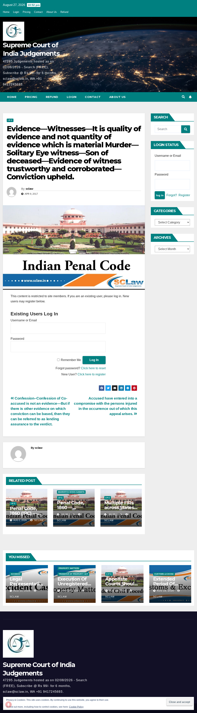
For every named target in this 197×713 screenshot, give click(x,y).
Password (17, 338)
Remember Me (71, 360)
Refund (64, 12)
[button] (183, 96)
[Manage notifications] (8, 705)
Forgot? (171, 195)
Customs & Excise (164, 574)
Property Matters (69, 568)
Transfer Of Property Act (73, 574)
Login (16, 12)
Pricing (26, 12)
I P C (10, 120)
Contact (38, 12)
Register (184, 195)
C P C (109, 574)
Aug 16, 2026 (21, 590)
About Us (51, 12)
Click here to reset (93, 368)
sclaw (29, 188)
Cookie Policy (76, 707)
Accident (16, 574)
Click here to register (92, 374)
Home (6, 12)
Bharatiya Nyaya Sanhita (71, 492)
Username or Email (24, 320)
